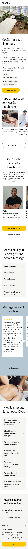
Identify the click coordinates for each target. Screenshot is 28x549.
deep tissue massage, (9, 217)
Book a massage (11, 90)
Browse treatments (14, 234)
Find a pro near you (14, 517)
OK (14, 544)
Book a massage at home (14, 145)
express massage (15, 219)
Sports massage (18, 216)
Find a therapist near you (14, 228)
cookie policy (18, 539)
